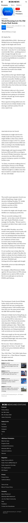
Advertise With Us (6, 448)
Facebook (4, 426)
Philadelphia (4, 5)
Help (2, 501)
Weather (18, 5)
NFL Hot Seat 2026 (6, 414)
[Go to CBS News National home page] (14, 2)
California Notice (5, 479)
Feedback (4, 504)
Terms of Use (4, 484)
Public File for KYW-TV (7, 460)
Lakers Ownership (6, 417)
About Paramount (6, 494)
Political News (5, 409)
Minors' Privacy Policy (7, 487)
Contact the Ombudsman (8, 506)
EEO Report (4, 470)
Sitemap (3, 453)
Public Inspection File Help (8, 465)
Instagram (4, 429)
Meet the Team (5, 441)
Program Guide (5, 443)
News (12, 5)
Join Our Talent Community (8, 499)
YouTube (3, 424)
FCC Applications (6, 467)
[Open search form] (26, 1)
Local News (4, 18)
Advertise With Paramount (8, 496)
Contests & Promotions (7, 446)
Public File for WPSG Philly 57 (9, 462)
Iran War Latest (5, 412)
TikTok (3, 431)
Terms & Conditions (6, 451)
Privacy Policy (5, 477)
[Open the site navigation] (5, 1)
